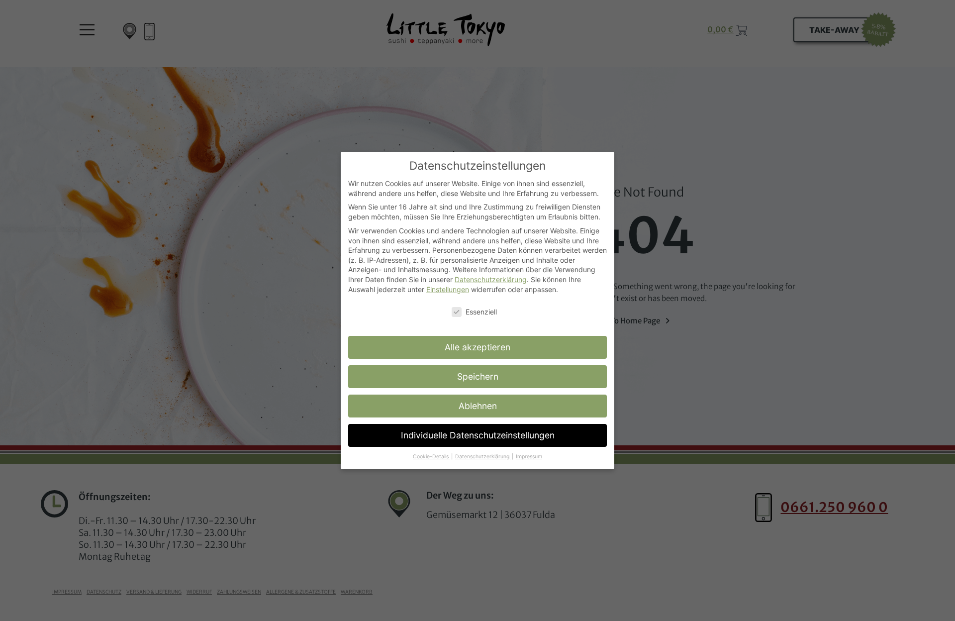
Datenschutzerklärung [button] (483, 456)
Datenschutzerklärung (491, 279)
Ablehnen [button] (478, 406)
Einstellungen (447, 289)
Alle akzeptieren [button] (477, 347)
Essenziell (481, 312)
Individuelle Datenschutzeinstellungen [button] (478, 435)
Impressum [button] (529, 456)
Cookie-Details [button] (431, 456)
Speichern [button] (477, 376)
